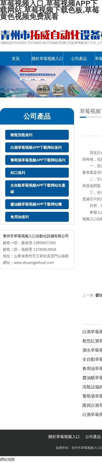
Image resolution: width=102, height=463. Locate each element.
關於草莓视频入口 (47, 58)
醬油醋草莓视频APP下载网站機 (36, 204)
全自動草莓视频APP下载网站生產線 (37, 188)
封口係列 (17, 173)
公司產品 (79, 58)
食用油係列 (19, 217)
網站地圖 (7, 459)
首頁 (16, 58)
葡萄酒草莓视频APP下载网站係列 (37, 160)
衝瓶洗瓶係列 (21, 135)
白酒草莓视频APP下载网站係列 (36, 147)
